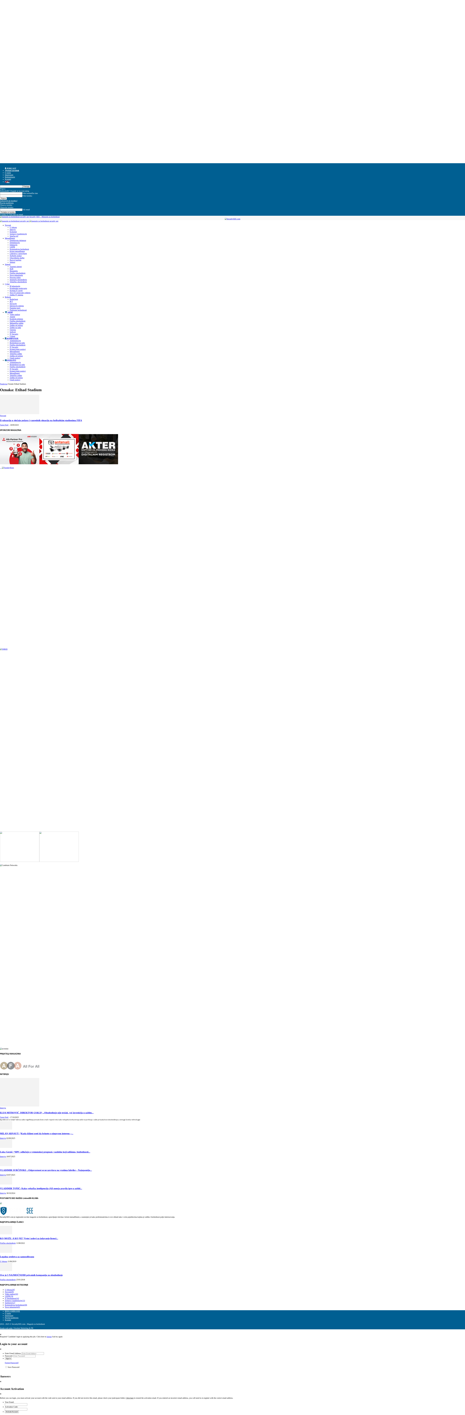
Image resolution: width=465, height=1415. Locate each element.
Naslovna (3, 384)
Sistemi (7, 264)
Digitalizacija (15, 243)
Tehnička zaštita (16, 354)
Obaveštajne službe (17, 258)
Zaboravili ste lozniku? (8, 201)
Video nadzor (15, 314)
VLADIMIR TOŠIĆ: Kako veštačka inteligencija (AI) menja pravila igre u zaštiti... (41, 1188)
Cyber (7, 284)
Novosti (8, 225)
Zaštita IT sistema (16, 295)
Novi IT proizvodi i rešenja (20, 293)
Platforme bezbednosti (18, 310)
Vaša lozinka (27, 196)
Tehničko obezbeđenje (18, 282)
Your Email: (9, 1402)
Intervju (13, 230)
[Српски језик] (7, 182)
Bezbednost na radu (17, 343)
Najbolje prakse (16, 256)
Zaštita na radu (15, 328)
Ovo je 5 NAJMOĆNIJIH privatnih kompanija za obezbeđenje (31, 1275)
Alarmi (12, 317)
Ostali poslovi (15, 358)
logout (49, 1337)
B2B (11, 269)
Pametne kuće (15, 308)
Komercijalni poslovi (18, 349)
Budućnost (14, 299)
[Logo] (14, 221)
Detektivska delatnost (18, 240)
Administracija (15, 341)
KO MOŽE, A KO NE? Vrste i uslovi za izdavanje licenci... (29, 1238)
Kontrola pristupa (16, 319)
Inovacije (13, 304)
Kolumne (13, 232)
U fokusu (13, 227)
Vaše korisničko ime (30, 193)
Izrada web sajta (6, 1328)
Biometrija (14, 271)
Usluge (12, 336)
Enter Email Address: (13, 1353)
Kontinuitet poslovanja (18, 288)
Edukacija (13, 245)
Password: (9, 1356)
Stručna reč (14, 236)
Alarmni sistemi (16, 267)
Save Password (13, 1367)
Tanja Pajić (4, 425)
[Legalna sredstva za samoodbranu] (6, 1252)
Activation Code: (11, 1407)
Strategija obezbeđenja (18, 280)
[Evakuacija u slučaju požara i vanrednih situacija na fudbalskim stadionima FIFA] (19, 413)
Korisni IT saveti (16, 291)
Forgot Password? (12, 1363)
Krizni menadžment (17, 251)
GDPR (12, 247)
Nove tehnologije (16, 275)
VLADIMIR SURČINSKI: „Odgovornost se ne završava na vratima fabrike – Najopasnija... (46, 1170)
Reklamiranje (10, 177)
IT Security (14, 334)
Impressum (9, 175)
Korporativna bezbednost (19, 249)
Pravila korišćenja (7, 203)
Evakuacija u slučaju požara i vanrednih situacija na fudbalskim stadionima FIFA (41, 420)
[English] (6, 182)
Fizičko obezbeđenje (17, 273)
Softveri (13, 332)
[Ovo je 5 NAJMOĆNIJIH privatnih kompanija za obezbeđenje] (6, 1270)
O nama (8, 173)
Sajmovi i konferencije (18, 234)
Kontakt (8, 179)
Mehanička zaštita (16, 323)
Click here (130, 1398)
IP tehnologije (15, 286)
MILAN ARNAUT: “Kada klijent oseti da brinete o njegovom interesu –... (36, 1133)
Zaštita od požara (16, 325)
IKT (11, 301)
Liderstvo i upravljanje (18, 254)
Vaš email (26, 210)
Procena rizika (15, 277)
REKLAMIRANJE (12, 1311)
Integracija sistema (17, 306)
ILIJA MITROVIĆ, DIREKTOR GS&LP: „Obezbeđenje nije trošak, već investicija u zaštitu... (47, 1112)
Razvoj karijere (15, 260)
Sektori (12, 262)
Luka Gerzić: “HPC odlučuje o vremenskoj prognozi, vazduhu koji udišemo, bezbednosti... (45, 1152)
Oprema (13, 330)
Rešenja (8, 297)
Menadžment (10, 238)
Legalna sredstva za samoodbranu (17, 1256)
